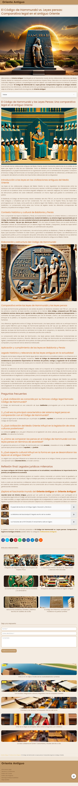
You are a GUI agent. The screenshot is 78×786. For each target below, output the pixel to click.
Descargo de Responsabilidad (10, 777)
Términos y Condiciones (8, 771)
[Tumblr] (24, 540)
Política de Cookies (7, 773)
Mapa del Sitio (5, 780)
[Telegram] (32, 540)
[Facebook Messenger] (7, 540)
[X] (11, 540)
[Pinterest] (15, 540)
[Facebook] (3, 540)
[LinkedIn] (28, 540)
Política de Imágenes (7, 775)
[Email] (36, 540)
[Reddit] (41, 540)
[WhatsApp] (20, 540)
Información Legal (6, 769)
